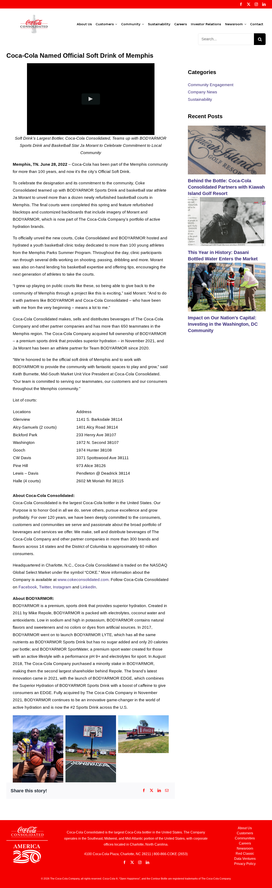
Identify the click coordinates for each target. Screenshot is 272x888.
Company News (202, 92)
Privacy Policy (245, 864)
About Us (245, 828)
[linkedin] (264, 4)
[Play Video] (90, 99)
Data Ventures (245, 858)
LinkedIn (88, 587)
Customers (245, 833)
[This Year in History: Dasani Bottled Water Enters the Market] (227, 221)
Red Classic (245, 853)
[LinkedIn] (159, 791)
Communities (245, 838)
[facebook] (241, 4)
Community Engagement (210, 85)
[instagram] (256, 4)
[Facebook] (144, 791)
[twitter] (248, 4)
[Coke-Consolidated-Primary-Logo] (34, 17)
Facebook (27, 587)
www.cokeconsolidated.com (83, 579)
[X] (151, 791)
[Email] (167, 791)
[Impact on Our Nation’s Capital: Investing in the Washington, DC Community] (227, 287)
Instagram (62, 587)
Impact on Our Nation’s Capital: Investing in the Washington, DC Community (223, 324)
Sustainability (200, 99)
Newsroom (245, 848)
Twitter (45, 587)
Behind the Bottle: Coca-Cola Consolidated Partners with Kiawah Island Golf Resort (226, 187)
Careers (245, 843)
